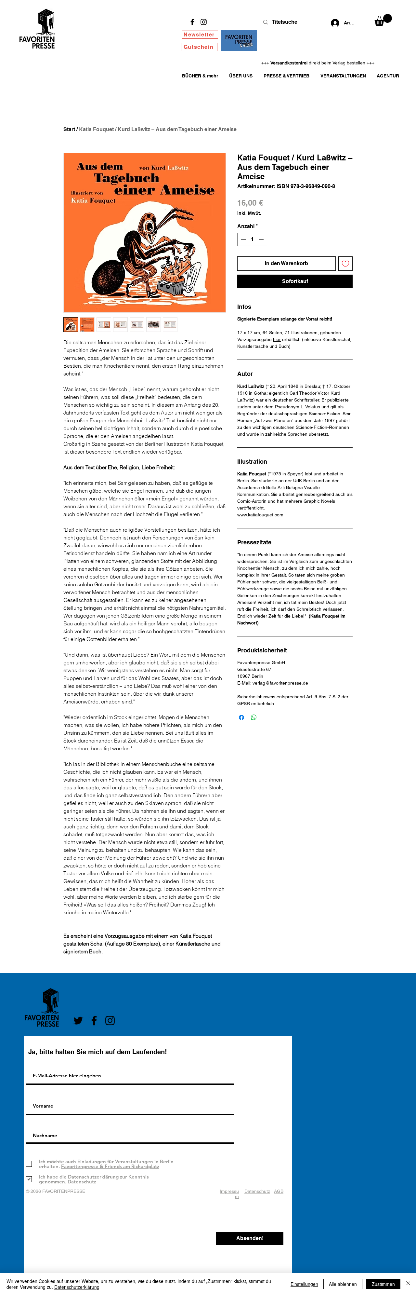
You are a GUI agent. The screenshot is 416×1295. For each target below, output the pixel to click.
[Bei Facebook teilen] (241, 717)
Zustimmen (383, 1284)
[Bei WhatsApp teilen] (254, 717)
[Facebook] (192, 22)
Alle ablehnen (343, 1284)
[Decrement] (242, 239)
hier (277, 339)
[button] (383, 20)
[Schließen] (408, 1284)
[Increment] (261, 239)
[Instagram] (204, 22)
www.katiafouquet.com (260, 514)
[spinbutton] (252, 239)
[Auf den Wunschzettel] (345, 263)
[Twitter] (78, 1020)
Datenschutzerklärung (76, 1287)
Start (69, 129)
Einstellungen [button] (304, 1284)
